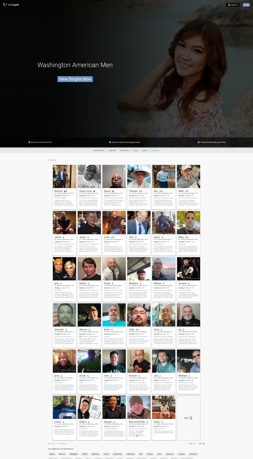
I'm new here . (83, 429)
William (158, 283)
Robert (82, 283)
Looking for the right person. (187, 336)
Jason (82, 237)
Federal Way (117, 454)
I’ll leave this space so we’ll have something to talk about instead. (164, 432)
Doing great (182, 244)
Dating (135, 150)
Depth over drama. (159, 429)
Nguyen (108, 421)
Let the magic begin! (184, 290)
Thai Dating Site (99, 150)
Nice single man (159, 244)
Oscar (157, 421)
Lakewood (169, 454)
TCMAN (106, 244)
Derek (107, 283)
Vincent (182, 283)
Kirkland (149, 454)
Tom (131, 237)
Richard (58, 191)
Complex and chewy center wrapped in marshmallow (139, 336)
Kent (140, 454)
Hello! (81, 382)
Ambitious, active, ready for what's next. (164, 198)
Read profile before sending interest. (89, 290)
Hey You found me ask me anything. (89, 244)
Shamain (59, 329)
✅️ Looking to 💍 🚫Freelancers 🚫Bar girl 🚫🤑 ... (89, 336)
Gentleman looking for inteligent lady (164, 336)
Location (144, 150)
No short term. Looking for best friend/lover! (64, 244)
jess (56, 283)
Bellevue (62, 454)
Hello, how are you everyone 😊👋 (139, 382)
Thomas (133, 191)
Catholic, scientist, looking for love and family (139, 290)
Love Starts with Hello (110, 429)
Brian (107, 329)
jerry (56, 375)
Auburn (52, 454)
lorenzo (133, 375)
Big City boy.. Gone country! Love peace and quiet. (64, 336)
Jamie (57, 237)
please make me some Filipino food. (164, 290)
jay (179, 329)
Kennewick (130, 454)
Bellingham (73, 454)
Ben (156, 191)
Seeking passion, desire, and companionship (114, 290)
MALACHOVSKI (137, 421)
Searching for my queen (185, 382)
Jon (156, 375)
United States (124, 150)
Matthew (133, 283)
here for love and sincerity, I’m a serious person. (139, 429)
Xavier (107, 191)
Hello (105, 382)
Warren (83, 329)
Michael (182, 375)
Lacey (159, 454)
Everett (106, 454)
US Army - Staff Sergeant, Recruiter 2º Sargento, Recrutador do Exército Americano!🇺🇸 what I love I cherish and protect (137, 433)
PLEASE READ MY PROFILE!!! (137, 198)
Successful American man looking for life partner (139, 244)
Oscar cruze (85, 191)
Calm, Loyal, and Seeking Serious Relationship (188, 198)
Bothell (84, 454)
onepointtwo (58, 382)
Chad (156, 329)
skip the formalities (60, 198)
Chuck (57, 421)
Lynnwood (193, 454)
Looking (106, 336)
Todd (131, 329)
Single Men (112, 150)
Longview (181, 454)
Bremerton (95, 454)
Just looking (58, 290)
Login (246, 5)
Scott (107, 237)
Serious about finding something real (114, 198)
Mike (181, 191)
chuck (82, 375)
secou (157, 237)
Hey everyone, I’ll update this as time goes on (164, 382)
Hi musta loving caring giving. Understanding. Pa (89, 198)
